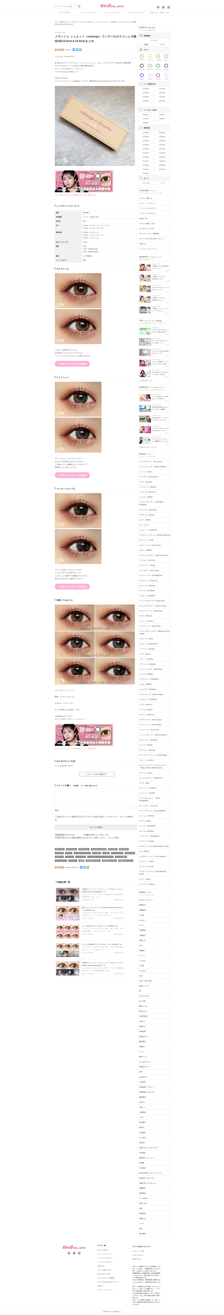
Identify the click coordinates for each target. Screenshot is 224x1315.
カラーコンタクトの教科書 (149, 233)
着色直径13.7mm (109, 861)
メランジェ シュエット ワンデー (100, 857)
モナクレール (61, 861)
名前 (57, 810)
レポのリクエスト (138, 1255)
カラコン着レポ (64, 12)
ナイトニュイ (117, 853)
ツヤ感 (106, 853)
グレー (68, 853)
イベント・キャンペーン (148, 249)
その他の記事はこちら (146, 380)
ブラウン (59, 857)
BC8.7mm (59, 849)
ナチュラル (130, 853)
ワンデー (73, 861)
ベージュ (69, 857)
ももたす (167, 270)
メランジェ (81, 857)
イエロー (59, 853)
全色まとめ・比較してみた (159, 12)
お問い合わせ (136, 1259)
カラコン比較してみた (147, 223)
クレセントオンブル (82, 853)
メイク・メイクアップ (88, 12)
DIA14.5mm (84, 849)
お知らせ (142, 244)
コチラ (144, 1277)
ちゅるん (96, 853)
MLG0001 (112, 849)
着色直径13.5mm (93, 861)
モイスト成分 (121, 857)
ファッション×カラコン (112, 12)
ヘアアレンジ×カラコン (135, 12)
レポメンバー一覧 (138, 1251)
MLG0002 (124, 849)
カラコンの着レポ (145, 198)
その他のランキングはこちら (148, 447)
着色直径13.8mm (125, 861)
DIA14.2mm (71, 849)
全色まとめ (143, 218)
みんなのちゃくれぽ (146, 228)
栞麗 (81, 861)
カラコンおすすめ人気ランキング (151, 239)
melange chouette (98, 849)
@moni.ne (80, 719)
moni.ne (68, 50)
